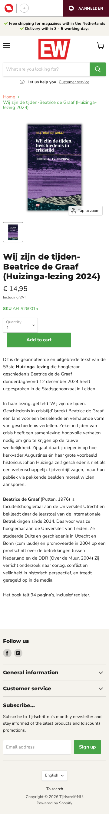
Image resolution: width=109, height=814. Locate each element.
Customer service (74, 82)
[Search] (98, 69)
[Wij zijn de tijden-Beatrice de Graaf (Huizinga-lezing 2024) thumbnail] (13, 232)
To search (54, 789)
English (51, 775)
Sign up (87, 747)
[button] (86, 8)
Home (9, 97)
